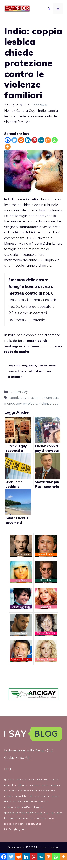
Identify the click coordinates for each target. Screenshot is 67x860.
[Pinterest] (34, 140)
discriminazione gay (42, 398)
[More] (8, 147)
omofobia (30, 403)
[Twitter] (14, 140)
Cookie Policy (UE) (18, 757)
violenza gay (48, 403)
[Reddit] (21, 140)
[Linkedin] (28, 140)
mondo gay (13, 403)
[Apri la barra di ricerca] (48, 8)
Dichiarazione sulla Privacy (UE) (28, 750)
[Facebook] (8, 140)
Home (8, 111)
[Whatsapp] (55, 140)
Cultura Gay (25, 111)
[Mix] (48, 140)
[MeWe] (41, 140)
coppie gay (17, 398)
